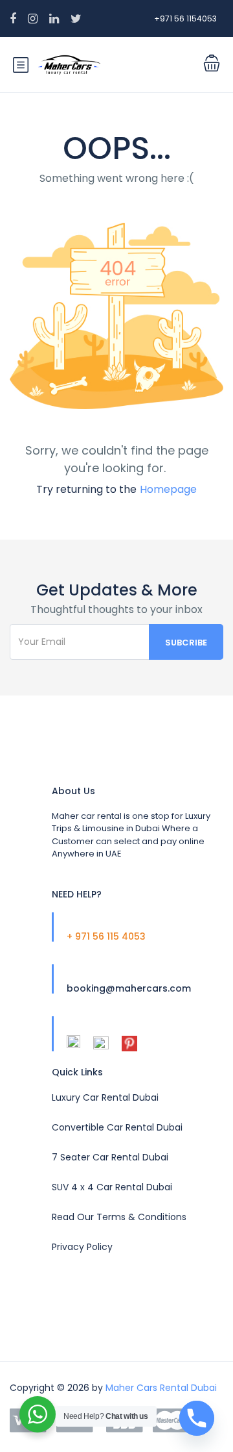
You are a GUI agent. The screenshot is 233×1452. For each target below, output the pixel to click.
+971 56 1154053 (185, 18)
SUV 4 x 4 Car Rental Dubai (112, 1187)
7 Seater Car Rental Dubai (110, 1157)
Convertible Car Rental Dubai (117, 1127)
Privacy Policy (82, 1246)
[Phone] (196, 1418)
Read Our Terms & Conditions (119, 1216)
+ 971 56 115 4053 (106, 936)
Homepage (168, 489)
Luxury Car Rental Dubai (105, 1097)
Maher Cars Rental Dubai (161, 1387)
